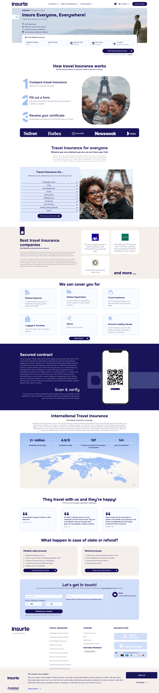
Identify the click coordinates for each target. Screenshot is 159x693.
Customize (140, 682)
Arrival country (52, 42)
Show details (33, 689)
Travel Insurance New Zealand (60, 665)
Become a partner (90, 651)
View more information (101, 570)
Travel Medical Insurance (58, 641)
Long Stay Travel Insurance (59, 637)
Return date (99, 42)
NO (51, 604)
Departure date (78, 42)
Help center (87, 640)
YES (31, 604)
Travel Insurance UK (56, 649)
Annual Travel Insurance (57, 657)
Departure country (32, 42)
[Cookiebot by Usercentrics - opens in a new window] (13, 688)
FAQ (84, 637)
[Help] (115, 4)
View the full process (40, 570)
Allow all (141, 675)
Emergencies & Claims (91, 644)
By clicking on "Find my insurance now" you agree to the (118, 54)
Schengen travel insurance (58, 633)
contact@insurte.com (109, 588)
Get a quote (139, 4)
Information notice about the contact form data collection (42, 615)
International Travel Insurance (59, 669)
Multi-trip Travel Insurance (58, 661)
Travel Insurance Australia (58, 653)
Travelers (120, 42)
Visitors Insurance (55, 645)
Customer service (89, 633)
